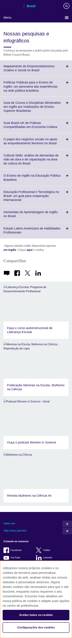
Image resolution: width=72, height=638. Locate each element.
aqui (29, 249)
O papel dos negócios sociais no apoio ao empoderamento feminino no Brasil (37, 143)
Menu (7, 17)
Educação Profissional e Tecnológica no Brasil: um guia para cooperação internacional (31, 198)
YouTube (15, 557)
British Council (12, 6)
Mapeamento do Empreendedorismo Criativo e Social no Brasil (29, 70)
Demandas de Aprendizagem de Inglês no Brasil (30, 216)
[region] (36, 599)
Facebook (15, 550)
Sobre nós (9, 523)
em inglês (9, 249)
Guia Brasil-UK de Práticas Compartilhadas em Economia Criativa (37, 127)
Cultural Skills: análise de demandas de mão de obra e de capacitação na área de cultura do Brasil (31, 161)
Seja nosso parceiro (14, 530)
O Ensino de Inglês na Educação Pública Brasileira (31, 180)
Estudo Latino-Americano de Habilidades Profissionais (31, 233)
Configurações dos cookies (36, 627)
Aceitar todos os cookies (36, 614)
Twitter (46, 550)
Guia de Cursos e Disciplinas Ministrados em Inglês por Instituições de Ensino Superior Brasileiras (32, 109)
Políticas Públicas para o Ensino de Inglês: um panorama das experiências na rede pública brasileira (30, 88)
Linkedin (47, 557)
